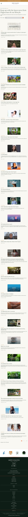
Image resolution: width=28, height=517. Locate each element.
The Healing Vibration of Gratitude (7, 293)
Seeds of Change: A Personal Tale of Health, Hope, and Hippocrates (13, 67)
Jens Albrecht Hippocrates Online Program (8, 171)
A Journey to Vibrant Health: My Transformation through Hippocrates (13, 49)
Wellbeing (2, 48)
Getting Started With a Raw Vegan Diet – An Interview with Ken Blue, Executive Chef (13, 329)
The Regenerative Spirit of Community (8, 311)
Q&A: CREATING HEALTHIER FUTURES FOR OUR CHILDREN (12, 398)
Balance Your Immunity (5, 346)
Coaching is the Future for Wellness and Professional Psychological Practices (13, 434)
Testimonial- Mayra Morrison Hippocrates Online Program (11, 416)
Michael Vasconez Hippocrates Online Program (9, 137)
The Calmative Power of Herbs (6, 363)
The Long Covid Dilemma (5, 189)
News (2, 257)
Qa (1, 397)
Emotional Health (3, 83)
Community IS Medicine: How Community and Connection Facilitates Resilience (13, 85)
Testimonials (3, 100)
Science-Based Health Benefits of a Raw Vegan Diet (10, 102)
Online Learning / (4, 8)
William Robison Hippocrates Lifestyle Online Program (11, 241)
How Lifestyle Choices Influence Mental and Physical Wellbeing (12, 381)
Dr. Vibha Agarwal (4, 154)
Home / (1, 8)
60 (26, 440)
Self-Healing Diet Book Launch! (6, 224)
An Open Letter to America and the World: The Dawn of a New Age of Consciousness (13, 33)
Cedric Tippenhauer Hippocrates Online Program (10, 206)
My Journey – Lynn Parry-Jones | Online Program (10, 119)
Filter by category (2, 17)
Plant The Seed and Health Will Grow (7, 276)
